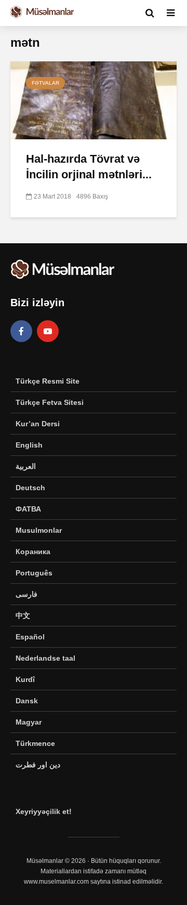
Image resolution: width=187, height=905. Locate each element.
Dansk (27, 701)
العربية (26, 466)
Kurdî (25, 679)
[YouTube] (48, 331)
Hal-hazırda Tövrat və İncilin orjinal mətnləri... (89, 166)
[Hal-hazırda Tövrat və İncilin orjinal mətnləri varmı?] (93, 99)
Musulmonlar (39, 530)
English (29, 445)
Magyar (29, 722)
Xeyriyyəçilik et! (44, 811)
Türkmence (35, 743)
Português (34, 573)
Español (30, 637)
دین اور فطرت (38, 764)
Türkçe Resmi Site (47, 381)
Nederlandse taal (45, 658)
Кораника (33, 551)
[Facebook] (21, 331)
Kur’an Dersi (38, 423)
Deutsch (30, 487)
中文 (23, 615)
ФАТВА (28, 509)
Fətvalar (45, 83)
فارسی (26, 594)
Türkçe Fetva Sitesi (50, 402)
